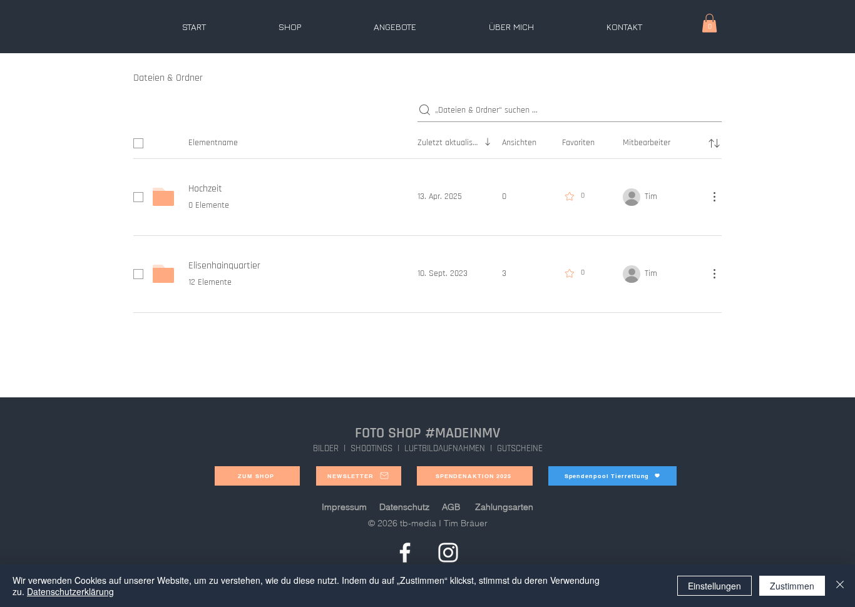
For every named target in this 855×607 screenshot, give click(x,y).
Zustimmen (792, 585)
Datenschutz (404, 507)
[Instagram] (448, 552)
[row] (427, 140)
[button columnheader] (714, 143)
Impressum (344, 507)
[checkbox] (138, 143)
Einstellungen (714, 585)
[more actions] (714, 196)
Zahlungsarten (504, 507)
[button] (709, 23)
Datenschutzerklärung (70, 591)
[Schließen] (839, 585)
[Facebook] (405, 552)
